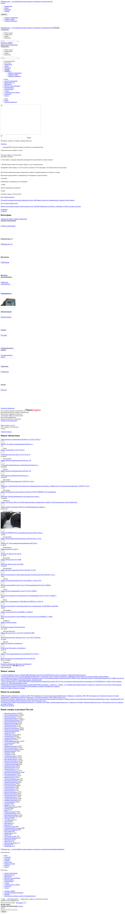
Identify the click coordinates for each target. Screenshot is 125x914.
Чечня (6, 834)
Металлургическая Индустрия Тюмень (13, 574)
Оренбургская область (11, 762)
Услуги (6, 95)
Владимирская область (11, 780)
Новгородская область (11, 815)
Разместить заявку (6, 688)
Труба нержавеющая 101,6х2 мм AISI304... (38, 585)
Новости (7, 865)
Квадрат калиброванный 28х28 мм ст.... (21, 444)
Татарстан (7, 733)
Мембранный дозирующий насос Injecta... (27, 496)
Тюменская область (10, 734)
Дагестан (7, 818)
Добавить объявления (20, 219)
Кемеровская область (11, 746)
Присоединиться (6, 667)
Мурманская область (11, 807)
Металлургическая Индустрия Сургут (13, 585)
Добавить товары (6, 431)
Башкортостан (9, 739)
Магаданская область (11, 843)
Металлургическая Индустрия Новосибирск (15, 606)
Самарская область (10, 738)
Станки (6, 91)
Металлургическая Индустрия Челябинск (14, 616)
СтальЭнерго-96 (6, 454)
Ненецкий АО (9, 839)
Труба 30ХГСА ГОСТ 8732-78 (20, 454)
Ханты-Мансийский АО (12, 741)
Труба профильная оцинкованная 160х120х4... (23, 543)
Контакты (7, 859)
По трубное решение (7, 627)
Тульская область (9, 789)
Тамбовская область (10, 797)
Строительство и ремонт (12, 92)
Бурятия (7, 808)
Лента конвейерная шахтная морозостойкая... (29, 533)
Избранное (4, 43)
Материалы (8, 84)
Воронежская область (11, 748)
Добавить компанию (10, 21)
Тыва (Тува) (8, 841)
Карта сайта (8, 862)
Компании (7, 9)
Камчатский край (10, 826)
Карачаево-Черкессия (11, 838)
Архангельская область (11, 779)
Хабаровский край (10, 725)
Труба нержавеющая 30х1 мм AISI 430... (23, 658)
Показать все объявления (23, 664)
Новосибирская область (12, 720)
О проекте (7, 857)
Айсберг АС (5, 444)
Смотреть (4, 144)
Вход (6, 855)
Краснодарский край (11, 723)
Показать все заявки (18, 688)
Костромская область (11, 795)
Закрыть (3, 911)
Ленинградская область (11, 728)
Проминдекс (5, 648)
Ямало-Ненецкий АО (11, 816)
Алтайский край (9, 743)
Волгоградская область (11, 749)
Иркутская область (10, 716)
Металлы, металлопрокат (12, 86)
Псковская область (10, 812)
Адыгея (7, 821)
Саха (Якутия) (9, 820)
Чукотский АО (9, 846)
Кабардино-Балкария (11, 830)
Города (6, 867)
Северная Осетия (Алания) (13, 828)
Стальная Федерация (7, 465)
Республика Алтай (10, 836)
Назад (6, 79)
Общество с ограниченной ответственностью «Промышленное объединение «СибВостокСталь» (31, 486)
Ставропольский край (11, 764)
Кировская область (10, 766)
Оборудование (8, 89)
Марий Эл (7, 805)
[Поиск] (18, 41)
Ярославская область (11, 759)
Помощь (7, 894)
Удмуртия (7, 754)
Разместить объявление (8, 664)
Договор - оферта (9, 891)
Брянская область (10, 777)
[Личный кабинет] (2, 26)
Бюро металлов (6, 658)
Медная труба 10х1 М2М (15, 564)
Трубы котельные (19, 627)
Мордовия (7, 823)
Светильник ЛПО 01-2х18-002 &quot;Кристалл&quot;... (28, 507)
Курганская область (10, 785)
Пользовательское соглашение (13, 892)
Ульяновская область (11, 782)
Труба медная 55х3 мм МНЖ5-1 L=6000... (40, 616)
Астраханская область (11, 771)
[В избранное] (2, 441)
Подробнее (19, 903)
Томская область (9, 787)
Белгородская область (11, 761)
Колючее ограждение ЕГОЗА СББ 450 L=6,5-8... (40, 574)
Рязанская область (10, 784)
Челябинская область (11, 718)
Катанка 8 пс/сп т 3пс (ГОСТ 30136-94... (28, 637)
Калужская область (10, 774)
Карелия (7, 825)
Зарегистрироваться (11, 45)
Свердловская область (11, 715)
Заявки (6, 8)
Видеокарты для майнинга (17, 648)
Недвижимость (9, 87)
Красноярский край (10, 721)
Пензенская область (10, 756)
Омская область (9, 736)
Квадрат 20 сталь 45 (15, 553)
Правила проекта (9, 863)
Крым (6, 744)
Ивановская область (10, 793)
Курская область (9, 790)
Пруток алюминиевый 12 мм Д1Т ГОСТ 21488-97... (40, 595)
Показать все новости (7, 705)
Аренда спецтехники (11, 81)
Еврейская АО (9, 833)
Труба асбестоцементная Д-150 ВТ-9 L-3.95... (76, 486)
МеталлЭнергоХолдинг (8, 637)
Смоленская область (10, 775)
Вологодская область (11, 792)
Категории (56, 28)
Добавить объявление (11, 17)
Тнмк (2, 475)
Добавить (4, 14)
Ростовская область (10, 726)
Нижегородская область (12, 730)
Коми (6, 810)
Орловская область (10, 813)
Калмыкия (7, 844)
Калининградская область (12, 772)
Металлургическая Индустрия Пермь (12, 595)
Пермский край (9, 731)
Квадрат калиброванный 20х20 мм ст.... (26, 465)
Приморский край (10, 751)
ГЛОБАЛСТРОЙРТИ (8, 533)
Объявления (8, 6)
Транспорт (7, 94)
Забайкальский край (10, 800)
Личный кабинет (9, 61)
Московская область (10, 713)
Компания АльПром (7, 496)
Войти (10, 43)
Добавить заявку (9, 19)
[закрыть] (24, 903)
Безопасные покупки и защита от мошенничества (19, 896)
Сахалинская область (11, 798)
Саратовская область (11, 757)
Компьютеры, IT (9, 82)
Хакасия (7, 803)
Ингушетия (8, 831)
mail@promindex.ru (58, 849)
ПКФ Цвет (4, 564)
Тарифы (6, 11)
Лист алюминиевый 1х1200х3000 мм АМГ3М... (44, 606)
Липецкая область (10, 767)
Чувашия (7, 752)
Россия (3, 3)
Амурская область (10, 802)
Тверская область (9, 769)
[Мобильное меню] (6, 26)
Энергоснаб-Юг (6, 507)
